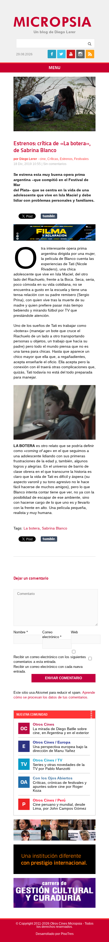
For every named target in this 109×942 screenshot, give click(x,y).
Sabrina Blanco (54, 528)
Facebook (52, 54)
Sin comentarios (54, 164)
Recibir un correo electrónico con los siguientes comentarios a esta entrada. (49, 659)
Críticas (52, 159)
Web (74, 632)
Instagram (80, 54)
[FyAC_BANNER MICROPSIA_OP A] (54, 239)
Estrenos (66, 159)
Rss (90, 54)
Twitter (61, 54)
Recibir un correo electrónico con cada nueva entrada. (48, 669)
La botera (32, 528)
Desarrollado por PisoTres (55, 934)
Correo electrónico (51, 634)
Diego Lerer (28, 159)
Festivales (81, 159)
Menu (54, 68)
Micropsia (52, 22)
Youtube (71, 54)
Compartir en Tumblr (49, 216)
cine (43, 159)
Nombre (20, 632)
